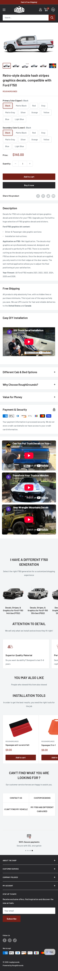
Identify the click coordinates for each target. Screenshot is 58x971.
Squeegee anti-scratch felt (17, 745)
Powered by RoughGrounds (13, 965)
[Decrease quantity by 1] (15, 163)
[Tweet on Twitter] (48, 196)
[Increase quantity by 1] (30, 163)
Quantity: (7, 163)
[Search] (52, 18)
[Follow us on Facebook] (4, 940)
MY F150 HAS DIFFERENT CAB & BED (42, 809)
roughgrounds (10, 91)
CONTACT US (16, 798)
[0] (46, 9)
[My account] (40, 9)
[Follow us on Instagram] (10, 940)
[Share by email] (53, 196)
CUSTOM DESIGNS (42, 798)
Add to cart (29, 176)
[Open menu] (4, 10)
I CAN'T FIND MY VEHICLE (16, 809)
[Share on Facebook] (38, 196)
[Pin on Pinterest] (43, 196)
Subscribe (11, 918)
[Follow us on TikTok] (15, 940)
